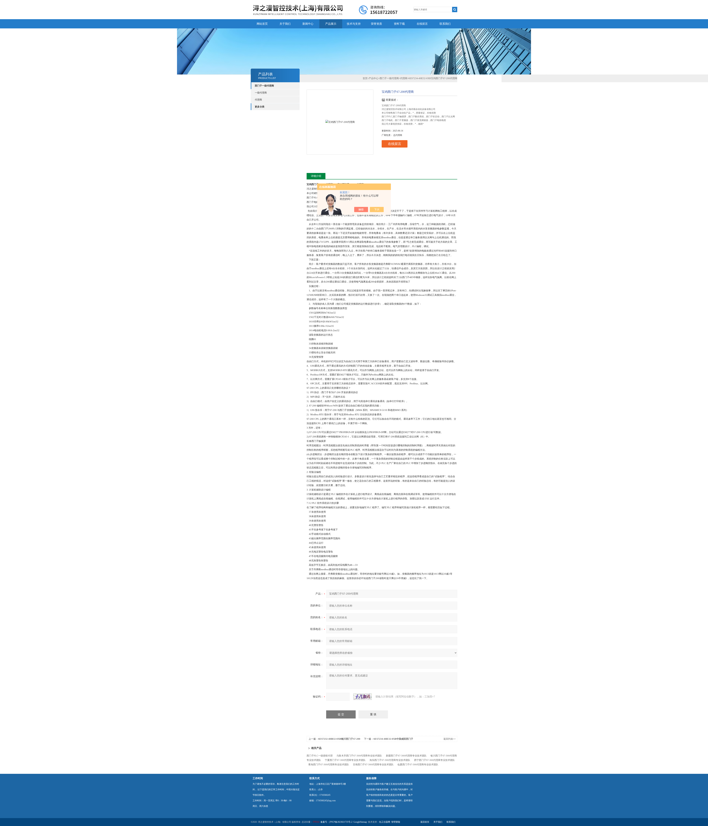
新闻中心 (307, 23)
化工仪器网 (384, 822)
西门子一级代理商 (264, 85)
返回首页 (424, 822)
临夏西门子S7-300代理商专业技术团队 (418, 764)
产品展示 (330, 23)
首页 (365, 78)
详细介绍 (316, 176)
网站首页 (262, 23)
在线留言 (422, 23)
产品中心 (373, 78)
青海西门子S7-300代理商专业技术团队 (328, 764)
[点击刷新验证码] (362, 697)
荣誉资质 (376, 23)
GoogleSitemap (360, 822)
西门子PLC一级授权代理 (320, 755)
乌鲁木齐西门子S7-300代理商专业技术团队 (359, 755)
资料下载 (399, 23)
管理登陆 (395, 822)
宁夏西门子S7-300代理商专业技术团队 (345, 760)
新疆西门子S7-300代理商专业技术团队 (406, 755)
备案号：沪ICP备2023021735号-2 (336, 822)
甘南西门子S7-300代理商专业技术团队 (373, 764)
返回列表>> (449, 738)
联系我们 (445, 23)
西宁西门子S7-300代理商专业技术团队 (434, 760)
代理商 (258, 99)
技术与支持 (354, 23)
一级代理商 (261, 92)
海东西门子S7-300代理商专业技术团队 (389, 760)
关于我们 (285, 23)
